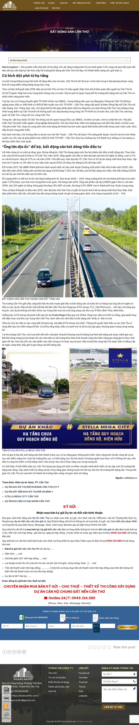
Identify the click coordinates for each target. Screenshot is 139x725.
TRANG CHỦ (39, 3)
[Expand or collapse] (127, 60)
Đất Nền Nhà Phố (81, 3)
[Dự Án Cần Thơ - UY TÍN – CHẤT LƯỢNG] (15, 5)
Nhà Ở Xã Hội (41, 8)
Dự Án (51, 3)
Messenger (6, 718)
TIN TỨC (56, 8)
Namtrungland (10, 67)
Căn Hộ (63, 3)
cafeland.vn (130, 478)
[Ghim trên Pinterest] (19, 652)
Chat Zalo (6, 701)
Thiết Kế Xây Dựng (119, 3)
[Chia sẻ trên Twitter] (9, 652)
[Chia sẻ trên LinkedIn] (24, 652)
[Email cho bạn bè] (14, 652)
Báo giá (6, 693)
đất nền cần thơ (57, 529)
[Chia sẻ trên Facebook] (4, 652)
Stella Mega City (61, 315)
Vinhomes (101, 3)
